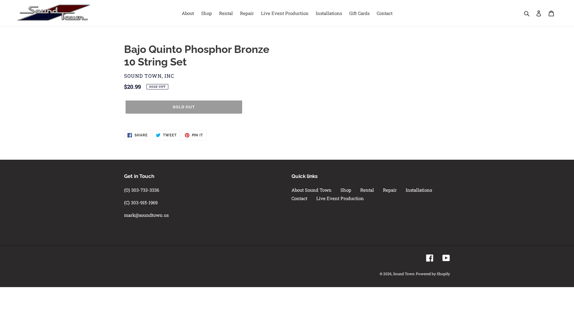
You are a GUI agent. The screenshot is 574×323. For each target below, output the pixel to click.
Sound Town (404, 273)
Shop (346, 190)
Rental (367, 190)
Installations (419, 190)
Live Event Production (340, 198)
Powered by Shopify (433, 273)
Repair (390, 190)
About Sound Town (311, 190)
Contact (299, 198)
